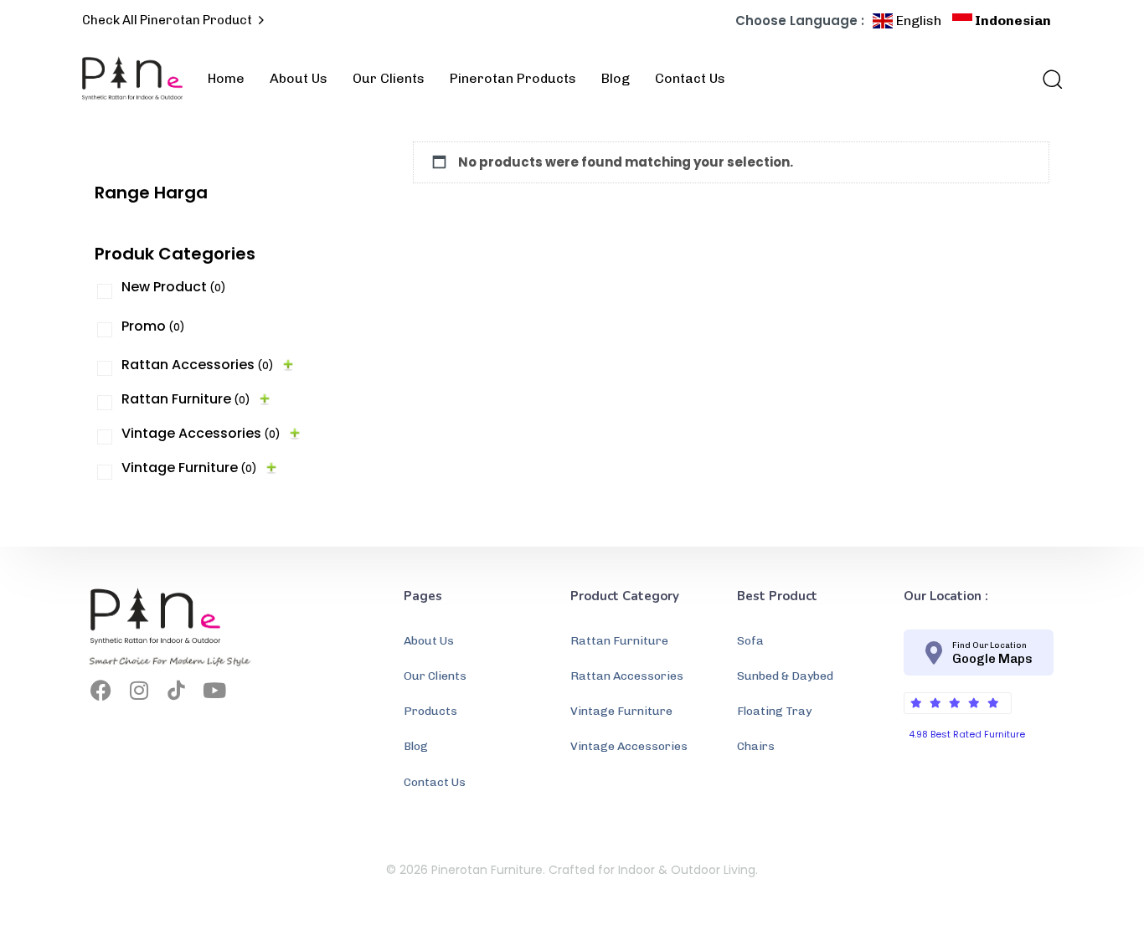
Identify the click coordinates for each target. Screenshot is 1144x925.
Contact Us (690, 78)
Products (430, 711)
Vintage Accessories (201, 433)
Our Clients (389, 78)
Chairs (756, 746)
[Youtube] (214, 690)
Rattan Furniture (185, 399)
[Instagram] (138, 690)
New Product (173, 286)
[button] (1047, 79)
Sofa (750, 641)
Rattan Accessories (197, 364)
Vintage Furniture (189, 467)
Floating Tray (774, 711)
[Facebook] (100, 690)
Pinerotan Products (513, 78)
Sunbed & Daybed (785, 676)
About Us (298, 78)
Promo (153, 326)
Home (226, 78)
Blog (615, 78)
